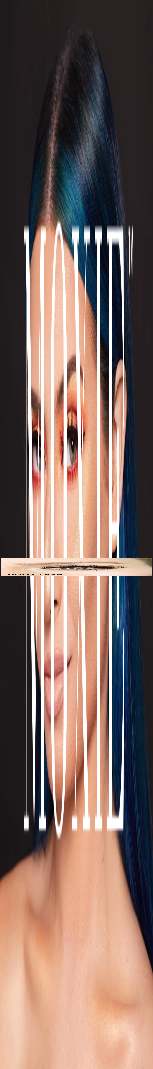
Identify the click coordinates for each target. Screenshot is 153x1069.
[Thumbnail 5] (2, 575)
